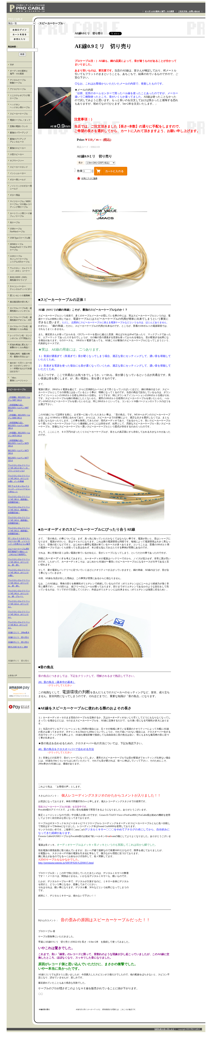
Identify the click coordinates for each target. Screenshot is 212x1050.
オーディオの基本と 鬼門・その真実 (21, 72)
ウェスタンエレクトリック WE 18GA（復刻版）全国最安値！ (19, 499)
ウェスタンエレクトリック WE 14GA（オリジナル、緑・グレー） (19, 593)
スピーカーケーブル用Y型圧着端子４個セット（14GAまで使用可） (18, 552)
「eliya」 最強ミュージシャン (20, 379)
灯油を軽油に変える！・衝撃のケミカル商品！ (21, 346)
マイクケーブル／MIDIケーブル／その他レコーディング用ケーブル (21, 204)
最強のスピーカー (18, 148)
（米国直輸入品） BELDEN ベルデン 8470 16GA (18, 443)
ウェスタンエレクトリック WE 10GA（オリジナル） (19, 614)
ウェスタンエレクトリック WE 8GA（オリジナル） (19, 625)
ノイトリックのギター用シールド (21, 187)
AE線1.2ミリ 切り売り (18, 637)
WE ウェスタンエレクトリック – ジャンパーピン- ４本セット (19, 489)
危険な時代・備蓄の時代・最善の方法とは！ (20, 355)
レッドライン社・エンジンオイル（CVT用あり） (21, 336)
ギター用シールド (18, 179)
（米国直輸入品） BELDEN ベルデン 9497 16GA (18, 408)
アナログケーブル (18, 89)
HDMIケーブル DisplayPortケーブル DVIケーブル (20, 247)
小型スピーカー (17, 154)
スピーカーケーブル (19, 114)
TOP (12, 65)
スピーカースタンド (19, 167)
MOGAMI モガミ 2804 (18, 647)
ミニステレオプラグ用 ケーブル (20, 96)
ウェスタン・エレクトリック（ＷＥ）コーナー (21, 269)
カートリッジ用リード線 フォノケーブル (21, 214)
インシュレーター (18, 173)
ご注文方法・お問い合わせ (189, 11)
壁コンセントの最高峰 (20, 295)
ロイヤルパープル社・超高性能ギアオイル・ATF (21, 318)
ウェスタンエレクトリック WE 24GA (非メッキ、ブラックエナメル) (19, 468)
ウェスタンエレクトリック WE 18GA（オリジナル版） (19, 573)
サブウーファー (17, 161)
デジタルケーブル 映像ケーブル (21, 81)
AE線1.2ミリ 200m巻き (18, 632)
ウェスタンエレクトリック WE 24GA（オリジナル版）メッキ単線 (19, 478)
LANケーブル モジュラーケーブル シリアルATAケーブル (21, 259)
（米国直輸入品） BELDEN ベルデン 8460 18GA (18, 425)
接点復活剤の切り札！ (20, 302)
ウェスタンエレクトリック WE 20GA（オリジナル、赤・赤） (19, 562)
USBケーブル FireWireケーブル (20, 230)
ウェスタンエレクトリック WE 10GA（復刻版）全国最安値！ (19, 531)
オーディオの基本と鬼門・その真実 (159, 11)
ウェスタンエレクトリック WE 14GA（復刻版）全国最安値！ (19, 520)
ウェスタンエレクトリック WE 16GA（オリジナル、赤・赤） (19, 583)
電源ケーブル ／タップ (20, 120)
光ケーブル (15, 222)
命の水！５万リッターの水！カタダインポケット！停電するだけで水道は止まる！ (21, 367)
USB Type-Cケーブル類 (20, 238)
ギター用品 (15, 195)
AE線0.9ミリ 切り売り (18, 642)
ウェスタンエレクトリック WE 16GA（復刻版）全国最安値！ (19, 510)
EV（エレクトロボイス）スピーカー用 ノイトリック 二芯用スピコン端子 (19, 541)
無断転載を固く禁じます (164, 1029)
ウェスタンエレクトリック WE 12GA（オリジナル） (19, 604)
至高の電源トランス (19, 126)
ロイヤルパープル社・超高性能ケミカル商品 (21, 327)
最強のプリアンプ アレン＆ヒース (21, 140)
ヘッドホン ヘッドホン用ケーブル (21, 106)
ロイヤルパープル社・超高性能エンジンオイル (21, 309)
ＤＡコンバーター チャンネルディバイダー (21, 287)
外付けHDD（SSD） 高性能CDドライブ (21, 278)
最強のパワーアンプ (19, 132)
